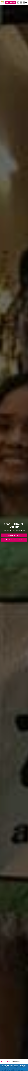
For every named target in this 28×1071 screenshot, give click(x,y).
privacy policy (12, 1069)
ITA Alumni (7, 1061)
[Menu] (26, 2)
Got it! (23, 1069)
